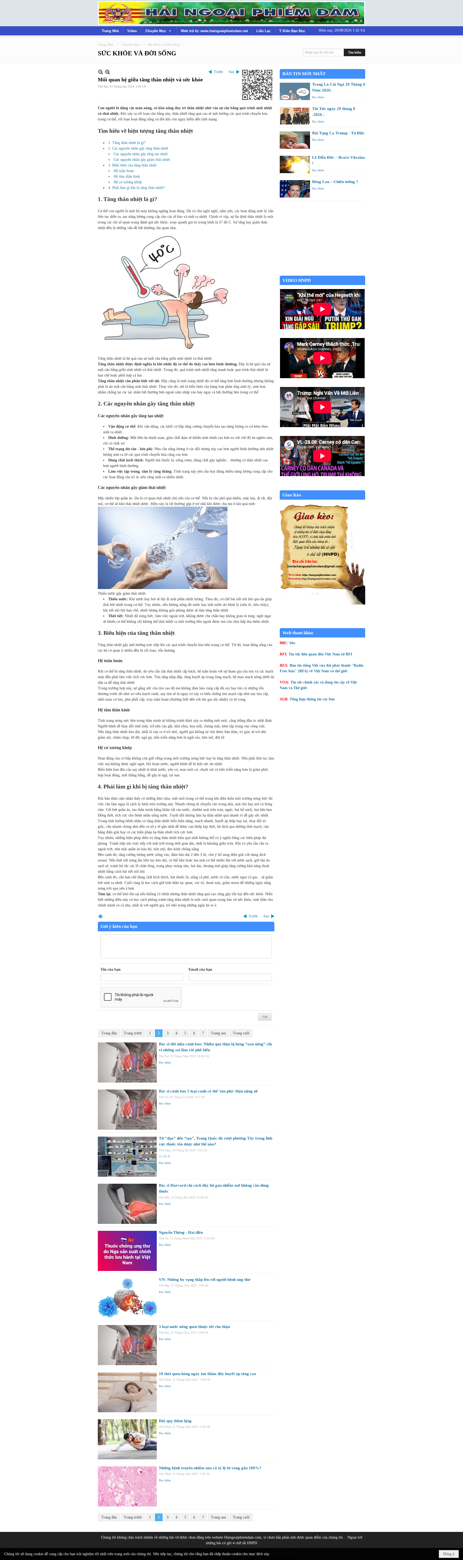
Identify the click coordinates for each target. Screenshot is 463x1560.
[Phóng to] (107, 72)
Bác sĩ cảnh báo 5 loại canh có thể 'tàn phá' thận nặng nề (208, 1091)
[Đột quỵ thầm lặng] (127, 1439)
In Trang (100, 916)
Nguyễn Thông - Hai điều (181, 1232)
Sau (231, 72)
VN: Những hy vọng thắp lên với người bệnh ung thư (204, 1279)
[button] (159, 30)
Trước (218, 72)
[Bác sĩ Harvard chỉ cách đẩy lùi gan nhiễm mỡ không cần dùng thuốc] (127, 1204)
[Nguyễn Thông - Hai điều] (127, 1251)
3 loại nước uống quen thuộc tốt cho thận (194, 1326)
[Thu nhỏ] (100, 72)
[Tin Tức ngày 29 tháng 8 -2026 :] (295, 115)
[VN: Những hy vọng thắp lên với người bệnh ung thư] (127, 1298)
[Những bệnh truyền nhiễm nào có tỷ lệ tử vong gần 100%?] (127, 1486)
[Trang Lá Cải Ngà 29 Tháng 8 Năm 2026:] (295, 91)
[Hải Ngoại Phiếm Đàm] (231, 13)
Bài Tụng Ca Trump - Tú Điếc (338, 133)
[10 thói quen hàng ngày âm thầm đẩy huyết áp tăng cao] (127, 1392)
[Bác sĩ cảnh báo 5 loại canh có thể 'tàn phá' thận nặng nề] (127, 1110)
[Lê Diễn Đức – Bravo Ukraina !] (295, 164)
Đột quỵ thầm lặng (175, 1421)
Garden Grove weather (322, 273)
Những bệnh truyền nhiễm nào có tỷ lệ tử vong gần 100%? (210, 1468)
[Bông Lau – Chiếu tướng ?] (295, 189)
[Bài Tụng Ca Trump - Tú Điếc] (295, 140)
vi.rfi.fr (164, 1156)
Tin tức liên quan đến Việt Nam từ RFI (320, 654)
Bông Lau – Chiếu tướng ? (335, 182)
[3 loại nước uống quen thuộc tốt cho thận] (127, 1345)
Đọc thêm (165, 1062)
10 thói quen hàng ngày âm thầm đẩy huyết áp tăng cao (207, 1374)
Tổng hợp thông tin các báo (312, 699)
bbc (293, 643)
